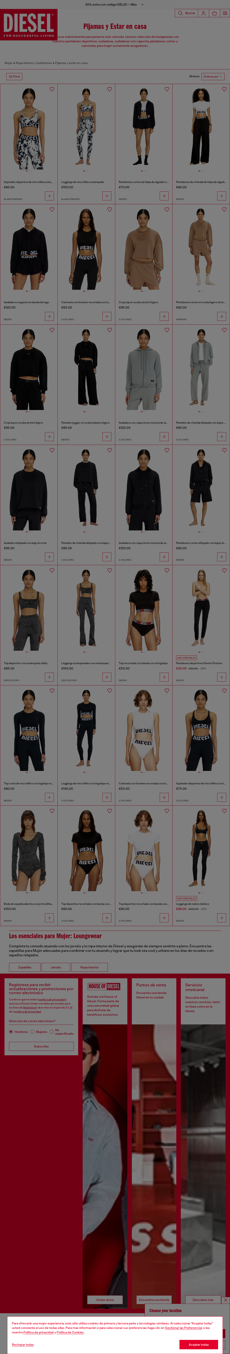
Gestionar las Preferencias (183, 1328)
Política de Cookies (70, 1332)
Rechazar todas (23, 1344)
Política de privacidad (38, 1332)
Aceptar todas (199, 1344)
